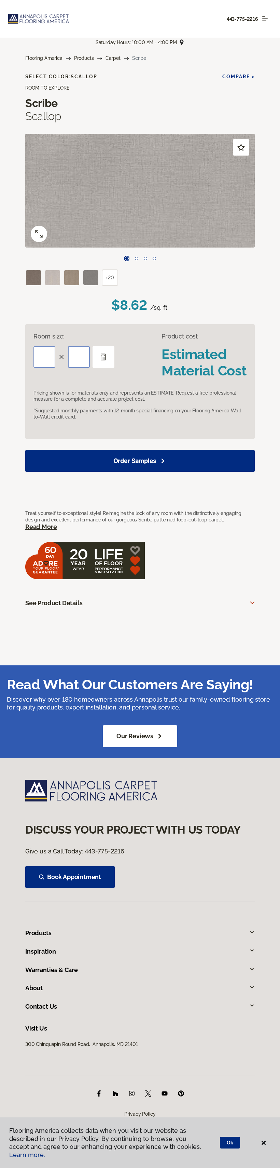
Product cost (180, 336)
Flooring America (43, 58)
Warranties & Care (51, 969)
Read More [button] (41, 526)
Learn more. (27, 1154)
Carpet (113, 58)
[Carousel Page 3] (145, 258)
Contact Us (41, 1006)
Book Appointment (74, 876)
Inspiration (40, 951)
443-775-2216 (242, 19)
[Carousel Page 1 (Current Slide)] (126, 258)
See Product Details (54, 603)
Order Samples (135, 460)
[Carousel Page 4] (154, 258)
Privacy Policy (139, 1114)
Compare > (238, 76)
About (34, 988)
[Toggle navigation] (265, 19)
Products (84, 58)
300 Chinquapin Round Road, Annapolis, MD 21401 (81, 1044)
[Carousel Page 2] (136, 258)
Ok (230, 1142)
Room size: (49, 336)
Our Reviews (134, 736)
